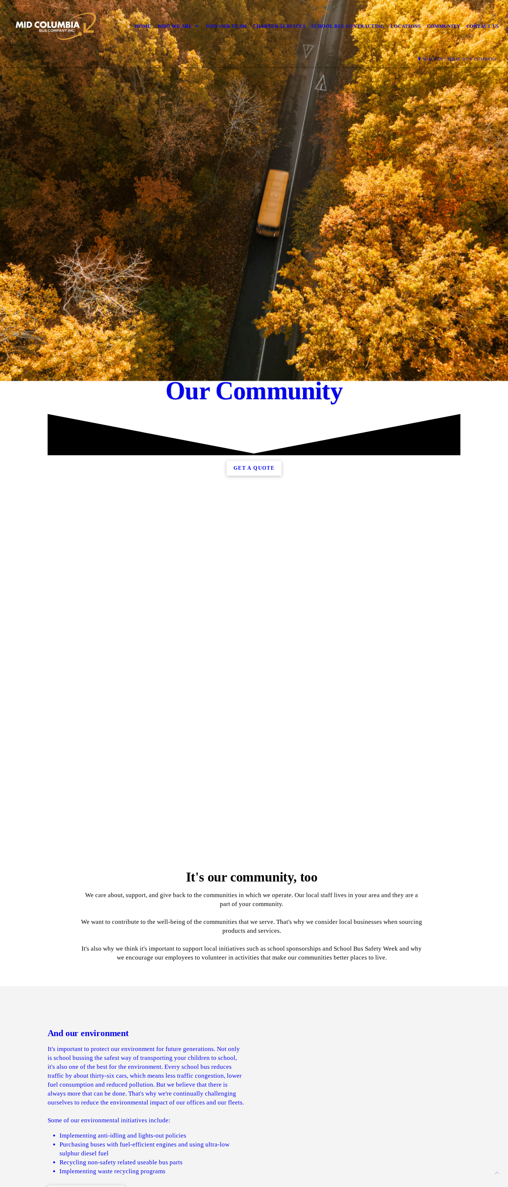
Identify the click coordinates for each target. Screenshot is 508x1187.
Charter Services (279, 26)
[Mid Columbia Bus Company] (55, 26)
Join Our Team (226, 26)
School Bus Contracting (347, 26)
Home (143, 26)
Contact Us (482, 26)
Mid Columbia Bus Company (460, 59)
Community (443, 26)
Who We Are (174, 26)
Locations (405, 26)
